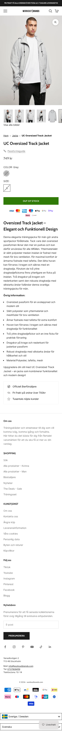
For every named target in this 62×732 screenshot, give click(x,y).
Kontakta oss (10, 516)
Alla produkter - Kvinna (16, 465)
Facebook (9, 589)
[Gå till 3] (30, 116)
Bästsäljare (9, 477)
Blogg (6, 595)
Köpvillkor (8, 550)
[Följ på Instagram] (14, 647)
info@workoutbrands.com (21, 666)
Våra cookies (10, 533)
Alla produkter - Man (15, 471)
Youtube (8, 572)
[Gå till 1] (8, 116)
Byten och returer (13, 544)
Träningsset (10, 494)
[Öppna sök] (50, 11)
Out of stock (31, 201)
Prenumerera (16, 635)
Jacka (15, 135)
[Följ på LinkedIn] (50, 647)
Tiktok (7, 567)
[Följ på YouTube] (32, 647)
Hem (5, 135)
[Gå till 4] (41, 116)
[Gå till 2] (19, 116)
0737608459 (13, 669)
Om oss (7, 510)
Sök (5, 460)
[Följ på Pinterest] (23, 647)
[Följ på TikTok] (41, 647)
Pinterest (8, 584)
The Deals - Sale (12, 488)
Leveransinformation (14, 527)
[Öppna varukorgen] (57, 11)
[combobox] (31, 716)
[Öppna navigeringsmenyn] (5, 11)
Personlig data (11, 539)
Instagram (9, 578)
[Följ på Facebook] (5, 647)
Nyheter (8, 483)
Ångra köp (9, 522)
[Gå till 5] (52, 116)
